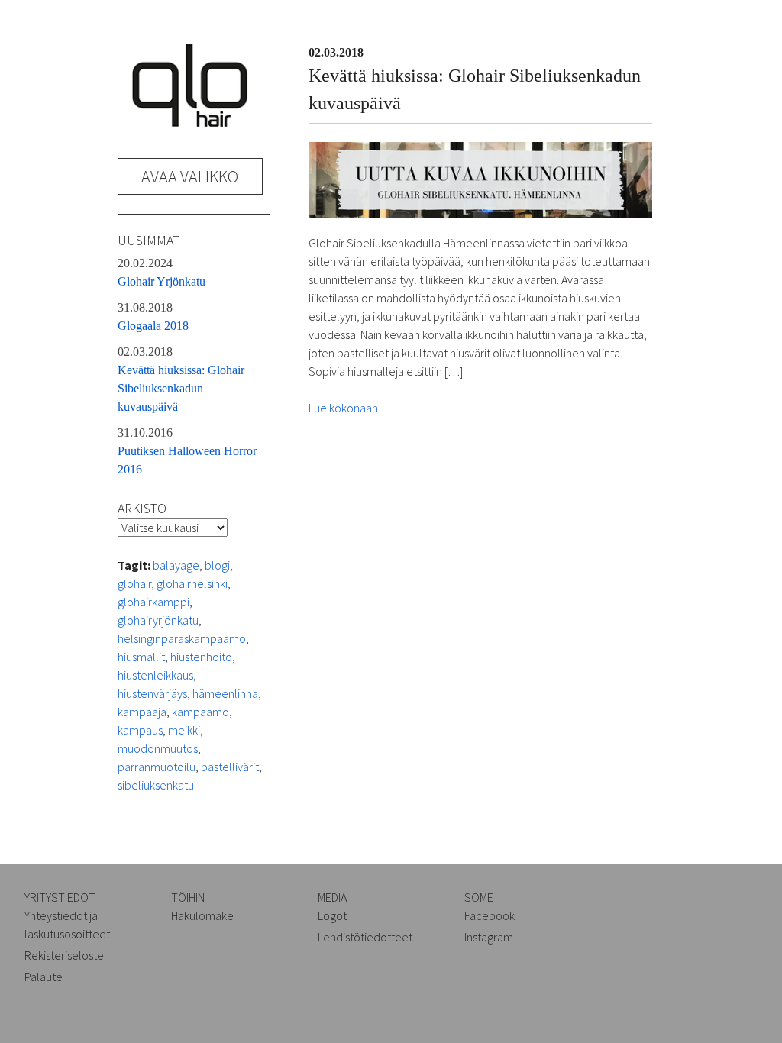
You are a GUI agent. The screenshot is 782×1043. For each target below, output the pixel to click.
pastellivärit (230, 766)
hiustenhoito (201, 656)
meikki (184, 730)
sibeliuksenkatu (156, 785)
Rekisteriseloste (64, 955)
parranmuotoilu (157, 766)
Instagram (488, 937)
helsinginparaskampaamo (182, 638)
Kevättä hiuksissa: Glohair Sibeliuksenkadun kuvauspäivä (181, 379)
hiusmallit (141, 656)
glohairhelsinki (192, 583)
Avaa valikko (189, 176)
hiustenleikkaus (155, 675)
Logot (332, 915)
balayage (176, 565)
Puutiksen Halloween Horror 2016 (187, 451)
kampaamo (200, 711)
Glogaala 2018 (153, 316)
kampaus (140, 730)
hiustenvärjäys (152, 693)
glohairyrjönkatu (158, 620)
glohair (134, 583)
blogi (217, 565)
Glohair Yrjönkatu (161, 272)
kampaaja (142, 711)
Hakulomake (202, 915)
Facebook (489, 915)
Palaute (43, 976)
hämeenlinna (225, 693)
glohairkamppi (153, 601)
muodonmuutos (158, 748)
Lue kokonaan (343, 407)
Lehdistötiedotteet (365, 937)
